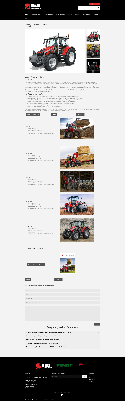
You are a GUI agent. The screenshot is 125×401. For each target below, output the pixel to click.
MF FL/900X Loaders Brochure (36, 264)
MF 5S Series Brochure (33, 114)
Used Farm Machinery (48, 14)
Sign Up (84, 376)
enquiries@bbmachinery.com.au (35, 387)
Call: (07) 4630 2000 (94, 3)
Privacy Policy (39, 399)
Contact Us (77, 14)
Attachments (60, 14)
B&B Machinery (31, 399)
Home (26, 14)
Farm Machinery (34, 14)
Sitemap (91, 381)
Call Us (54, 114)
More (26, 18)
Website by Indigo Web (49, 399)
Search (91, 377)
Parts (69, 14)
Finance (96, 14)
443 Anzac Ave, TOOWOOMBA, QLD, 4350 (35, 375)
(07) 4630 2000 (34, 384)
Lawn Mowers (87, 14)
